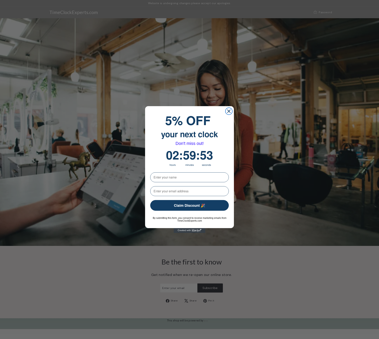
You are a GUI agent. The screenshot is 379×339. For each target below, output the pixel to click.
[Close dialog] (228, 111)
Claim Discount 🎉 (189, 205)
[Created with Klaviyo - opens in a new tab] (189, 230)
